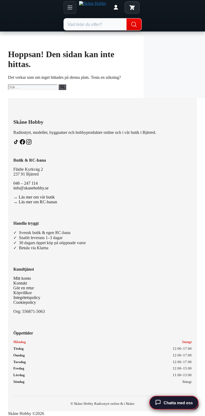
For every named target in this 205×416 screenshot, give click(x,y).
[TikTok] (16, 143)
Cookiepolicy (24, 302)
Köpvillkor (22, 292)
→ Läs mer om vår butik (34, 197)
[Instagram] (28, 143)
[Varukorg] (132, 7)
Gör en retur (23, 288)
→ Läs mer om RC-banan (35, 202)
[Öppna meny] (70, 7)
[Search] (134, 24)
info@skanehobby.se (31, 188)
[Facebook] (23, 143)
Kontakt (20, 283)
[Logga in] (115, 7)
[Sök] (62, 87)
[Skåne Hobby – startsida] (93, 7)
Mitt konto (22, 278)
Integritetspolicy (26, 297)
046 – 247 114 (25, 183)
